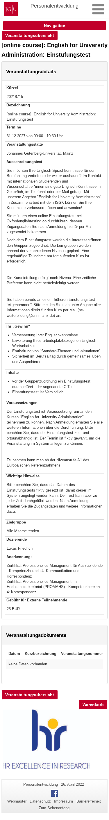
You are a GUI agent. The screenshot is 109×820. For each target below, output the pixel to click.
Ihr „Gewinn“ (18, 326)
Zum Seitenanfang (54, 808)
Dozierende (16, 539)
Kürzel (12, 88)
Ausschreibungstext (24, 162)
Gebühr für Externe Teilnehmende (36, 600)
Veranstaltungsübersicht (29, 35)
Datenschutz (40, 801)
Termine (13, 127)
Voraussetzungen (21, 403)
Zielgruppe (16, 522)
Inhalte (12, 372)
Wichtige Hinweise (23, 476)
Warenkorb (93, 704)
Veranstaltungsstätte (24, 144)
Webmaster (16, 801)
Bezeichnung (18, 105)
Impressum (63, 801)
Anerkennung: (19, 557)
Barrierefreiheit (88, 801)
